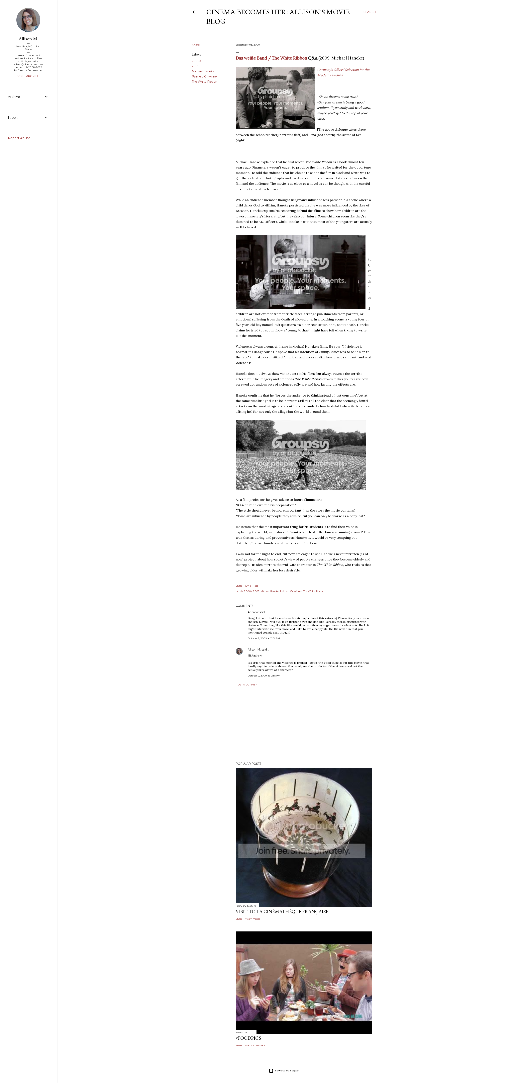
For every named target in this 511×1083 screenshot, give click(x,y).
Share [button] (196, 45)
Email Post (251, 585)
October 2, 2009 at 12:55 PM (264, 675)
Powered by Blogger (287, 1070)
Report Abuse (19, 138)
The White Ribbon (204, 81)
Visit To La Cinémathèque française (282, 911)
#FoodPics (248, 1038)
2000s (196, 61)
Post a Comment (247, 684)
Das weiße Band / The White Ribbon (271, 58)
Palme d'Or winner (205, 76)
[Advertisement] (304, 724)
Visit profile (28, 76)
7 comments (252, 918)
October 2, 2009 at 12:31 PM (264, 638)
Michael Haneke (203, 71)
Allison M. (254, 649)
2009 (195, 66)
